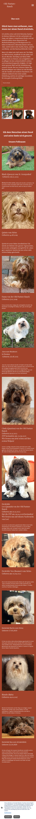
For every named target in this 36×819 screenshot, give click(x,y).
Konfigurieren (7, 812)
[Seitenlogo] (10, 9)
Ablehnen (16, 816)
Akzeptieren (8, 816)
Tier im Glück (6, 83)
